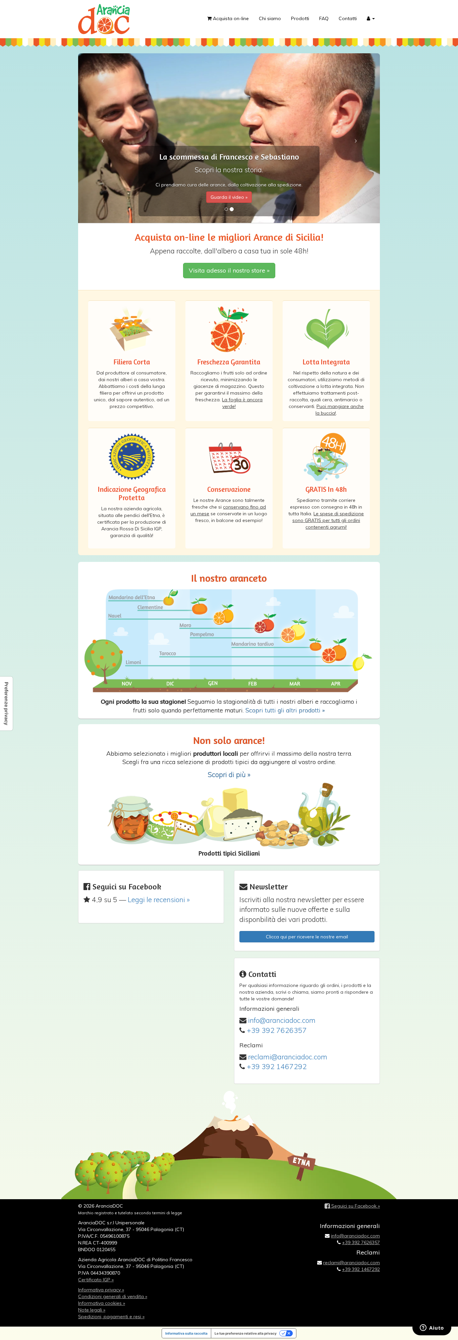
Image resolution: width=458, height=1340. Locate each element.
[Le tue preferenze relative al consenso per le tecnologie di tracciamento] (6, 704)
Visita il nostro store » (229, 270)
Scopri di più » (229, 774)
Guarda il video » (229, 197)
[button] (371, 18)
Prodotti (300, 18)
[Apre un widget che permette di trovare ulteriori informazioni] (431, 1328)
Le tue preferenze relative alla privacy (246, 1333)
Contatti (348, 18)
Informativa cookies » (101, 1303)
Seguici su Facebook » (355, 1206)
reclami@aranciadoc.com (287, 1056)
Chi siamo (270, 18)
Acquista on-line (230, 18)
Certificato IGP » (96, 1280)
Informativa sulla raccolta (186, 1333)
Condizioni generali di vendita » (112, 1296)
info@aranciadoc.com (282, 1020)
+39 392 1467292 (277, 1066)
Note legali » (91, 1310)
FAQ (324, 18)
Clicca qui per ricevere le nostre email (307, 937)
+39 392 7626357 (277, 1030)
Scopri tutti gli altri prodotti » (285, 710)
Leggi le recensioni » (159, 899)
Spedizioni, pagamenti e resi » (111, 1317)
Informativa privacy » (101, 1290)
